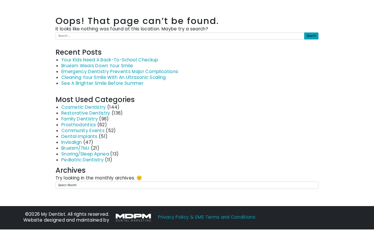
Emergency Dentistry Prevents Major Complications (119, 72)
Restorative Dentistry (85, 113)
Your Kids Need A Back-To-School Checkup (109, 60)
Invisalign (71, 142)
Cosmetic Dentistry (83, 107)
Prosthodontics (78, 125)
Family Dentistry (79, 119)
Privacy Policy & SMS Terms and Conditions (206, 217)
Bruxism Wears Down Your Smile (97, 66)
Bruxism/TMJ (75, 148)
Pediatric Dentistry (82, 160)
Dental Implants (79, 137)
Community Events (83, 131)
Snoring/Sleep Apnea (85, 154)
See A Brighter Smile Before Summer (102, 83)
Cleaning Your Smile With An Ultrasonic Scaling (113, 78)
